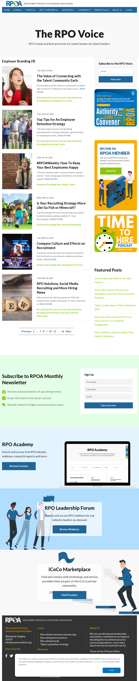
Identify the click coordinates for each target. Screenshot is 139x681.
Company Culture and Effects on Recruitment (61, 245)
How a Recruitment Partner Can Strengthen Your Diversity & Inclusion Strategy (114, 293)
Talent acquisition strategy (54, 644)
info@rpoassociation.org (18, 642)
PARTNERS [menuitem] (67, 10)
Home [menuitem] (7, 10)
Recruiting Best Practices (59, 100)
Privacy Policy (112, 651)
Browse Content (19, 466)
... (37, 331)
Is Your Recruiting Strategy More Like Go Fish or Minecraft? (61, 205)
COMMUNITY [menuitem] (84, 10)
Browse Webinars (69, 529)
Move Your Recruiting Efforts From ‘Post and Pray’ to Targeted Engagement (113, 320)
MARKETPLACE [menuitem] (101, 10)
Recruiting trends (49, 640)
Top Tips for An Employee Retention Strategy (56, 121)
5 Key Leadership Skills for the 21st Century (112, 280)
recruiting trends (56, 144)
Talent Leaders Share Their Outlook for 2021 (115, 307)
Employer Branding (46, 184)
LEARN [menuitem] (16, 10)
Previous (26, 331)
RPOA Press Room (50, 676)
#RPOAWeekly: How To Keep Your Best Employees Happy (58, 165)
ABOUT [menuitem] (116, 10)
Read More (64, 135)
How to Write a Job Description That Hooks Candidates (113, 334)
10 (50, 331)
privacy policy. (97, 662)
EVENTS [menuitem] (29, 10)
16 (62, 331)
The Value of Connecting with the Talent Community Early (59, 78)
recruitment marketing (69, 224)
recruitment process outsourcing (54, 97)
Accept (111, 670)
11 (54, 331)
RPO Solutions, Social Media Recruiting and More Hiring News (57, 288)
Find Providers (69, 594)
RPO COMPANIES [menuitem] (48, 10)
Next (68, 331)
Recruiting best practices (53, 637)
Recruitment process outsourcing (58, 634)
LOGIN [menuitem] (129, 10)
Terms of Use (97, 651)
